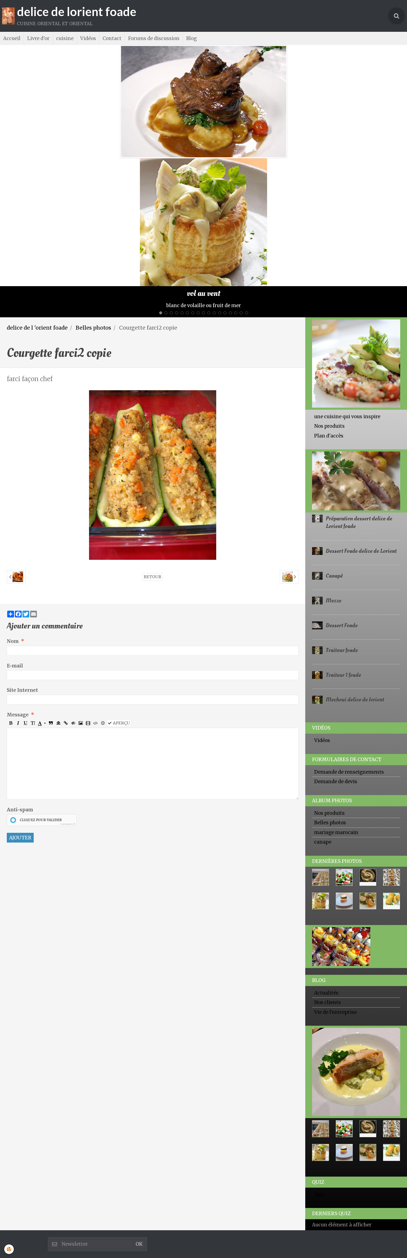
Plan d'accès (328, 383)
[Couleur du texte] (42, 670)
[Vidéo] (88, 670)
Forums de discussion (154, 38)
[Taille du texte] (33, 670)
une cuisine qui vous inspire (347, 363)
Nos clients (327, 949)
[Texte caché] (73, 670)
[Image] (80, 670)
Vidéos (88, 38)
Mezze (333, 547)
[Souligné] (25, 670)
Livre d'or (38, 38)
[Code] (95, 670)
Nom (13, 588)
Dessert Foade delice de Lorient (361, 498)
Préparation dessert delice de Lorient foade (359, 469)
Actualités (326, 940)
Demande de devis (335, 728)
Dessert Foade (342, 572)
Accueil (12, 38)
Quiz (319, 1141)
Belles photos (93, 274)
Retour (152, 523)
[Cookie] (9, 1249)
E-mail (15, 613)
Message (18, 662)
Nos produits (329, 373)
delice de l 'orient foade (37, 274)
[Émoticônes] (103, 670)
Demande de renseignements (349, 719)
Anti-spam (20, 756)
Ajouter (20, 784)
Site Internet (22, 637)
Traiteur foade (342, 597)
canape (322, 789)
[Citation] (51, 670)
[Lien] (66, 670)
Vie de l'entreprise (335, 959)
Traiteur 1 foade (343, 622)
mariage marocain (336, 779)
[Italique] (18, 670)
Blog (191, 38)
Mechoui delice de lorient (355, 646)
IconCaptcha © (67, 771)
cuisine (65, 38)
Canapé (334, 523)
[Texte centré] (58, 670)
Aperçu (121, 669)
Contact (112, 38)
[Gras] (10, 670)
